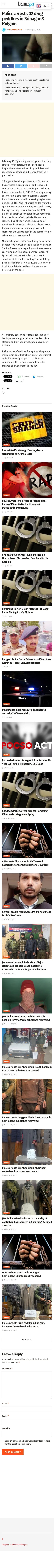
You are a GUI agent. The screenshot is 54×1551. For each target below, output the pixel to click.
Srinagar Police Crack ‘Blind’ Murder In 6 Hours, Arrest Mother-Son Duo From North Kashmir (25, 558)
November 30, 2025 (9, 1024)
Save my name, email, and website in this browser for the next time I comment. (27, 1442)
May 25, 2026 (7, 667)
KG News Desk (15, 30)
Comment (7, 1368)
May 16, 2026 (7, 717)
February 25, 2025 (33, 30)
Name (5, 1403)
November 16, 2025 (9, 1330)
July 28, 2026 (7, 616)
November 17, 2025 (9, 1280)
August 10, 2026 (8, 512)
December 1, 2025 (9, 869)
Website (6, 1428)
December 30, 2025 (9, 818)
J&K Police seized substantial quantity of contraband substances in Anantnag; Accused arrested (27, 1222)
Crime (6, 445)
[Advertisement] (27, 130)
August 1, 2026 (8, 566)
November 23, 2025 (9, 1125)
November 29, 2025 (9, 1074)
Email (5, 1416)
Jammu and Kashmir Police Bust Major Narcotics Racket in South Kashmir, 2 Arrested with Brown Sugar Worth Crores (24, 966)
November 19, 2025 (9, 1229)
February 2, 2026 (8, 768)
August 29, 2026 (8, 458)
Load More (27, 1340)
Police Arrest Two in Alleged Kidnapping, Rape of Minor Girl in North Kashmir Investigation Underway (26, 91)
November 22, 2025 (9, 1175)
